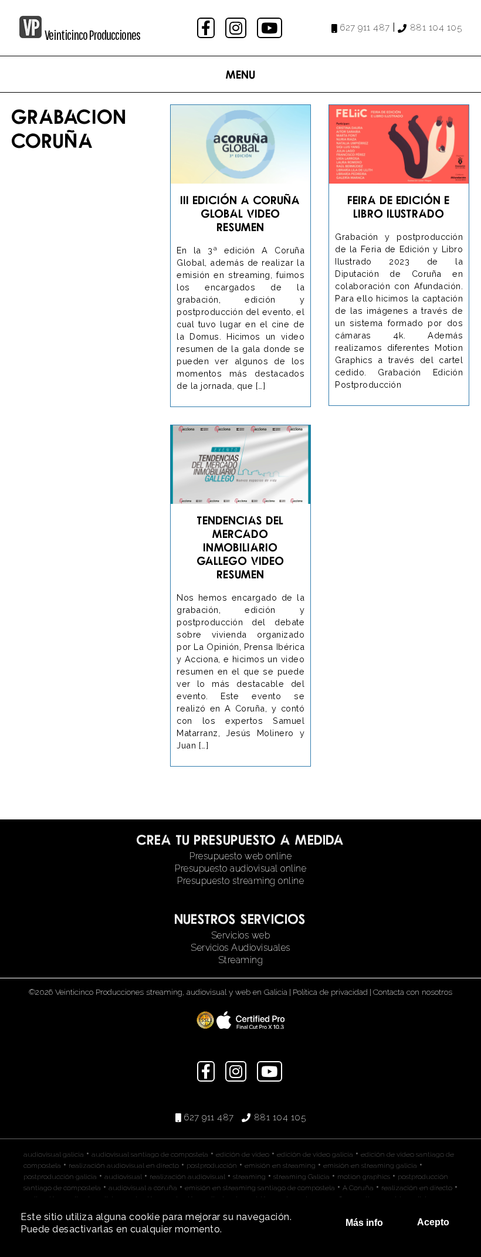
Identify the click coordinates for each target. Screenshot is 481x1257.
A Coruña (358, 1188)
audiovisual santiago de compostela (150, 1154)
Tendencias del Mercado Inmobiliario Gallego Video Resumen (240, 547)
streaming (249, 1177)
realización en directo (416, 1188)
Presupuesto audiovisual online (240, 868)
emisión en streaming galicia (370, 1165)
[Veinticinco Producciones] (30, 34)
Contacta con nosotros (412, 992)
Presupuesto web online (240, 856)
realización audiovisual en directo (124, 1165)
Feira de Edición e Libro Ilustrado (399, 206)
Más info (364, 1223)
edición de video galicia (315, 1154)
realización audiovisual (187, 1177)
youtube (270, 28)
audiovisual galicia (53, 1154)
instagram (237, 28)
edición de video (242, 1154)
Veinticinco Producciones (92, 34)
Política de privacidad (330, 992)
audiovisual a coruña (143, 1188)
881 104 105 (436, 27)
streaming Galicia (301, 1177)
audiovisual (123, 1177)
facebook (207, 28)
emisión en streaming (280, 1165)
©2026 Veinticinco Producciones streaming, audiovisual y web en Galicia (158, 992)
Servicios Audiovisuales (240, 947)
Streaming (240, 959)
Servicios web (240, 935)
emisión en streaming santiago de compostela (260, 1188)
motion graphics (363, 1177)
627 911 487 (365, 27)
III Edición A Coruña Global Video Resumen (240, 213)
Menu (241, 74)
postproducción (212, 1165)
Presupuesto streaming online (240, 880)
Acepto (433, 1222)
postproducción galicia (60, 1177)
